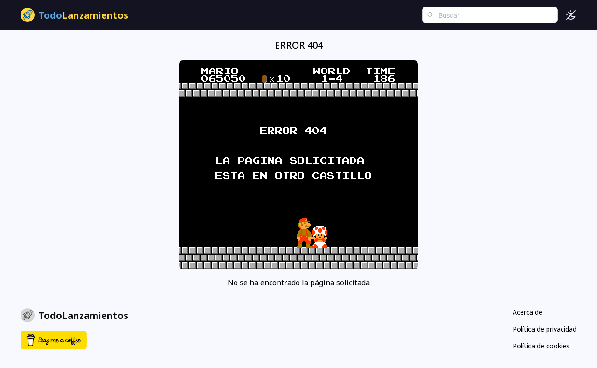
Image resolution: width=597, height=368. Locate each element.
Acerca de (527, 312)
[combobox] (490, 15)
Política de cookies (541, 345)
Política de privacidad (544, 329)
